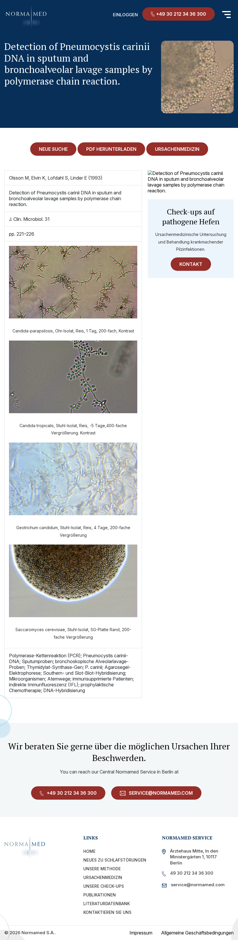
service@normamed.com (160, 793)
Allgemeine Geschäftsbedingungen (197, 933)
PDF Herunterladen (111, 149)
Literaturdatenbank (106, 903)
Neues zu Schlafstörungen (114, 859)
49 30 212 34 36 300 (191, 873)
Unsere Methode (102, 868)
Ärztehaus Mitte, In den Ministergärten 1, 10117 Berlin (194, 857)
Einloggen (125, 14)
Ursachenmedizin (102, 877)
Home (89, 851)
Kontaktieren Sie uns (107, 912)
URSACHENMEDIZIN (177, 149)
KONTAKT (190, 264)
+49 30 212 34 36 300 (181, 14)
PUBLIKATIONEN (99, 894)
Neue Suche (53, 149)
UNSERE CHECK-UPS (103, 886)
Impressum (140, 933)
